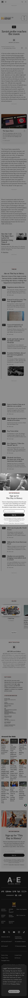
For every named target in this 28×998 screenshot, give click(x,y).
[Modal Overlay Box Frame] (14, 499)
